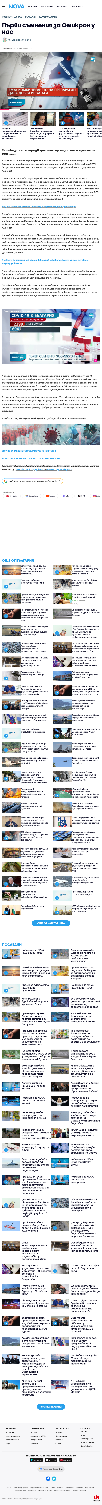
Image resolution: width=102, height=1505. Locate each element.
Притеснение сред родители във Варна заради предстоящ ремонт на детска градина (85, 570)
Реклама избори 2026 (21, 1487)
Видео (8, 1443)
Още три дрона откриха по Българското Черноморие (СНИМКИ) (34, 760)
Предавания (61, 1436)
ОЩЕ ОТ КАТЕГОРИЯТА (51, 923)
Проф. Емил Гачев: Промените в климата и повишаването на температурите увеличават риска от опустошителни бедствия (36, 1184)
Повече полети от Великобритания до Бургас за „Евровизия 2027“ (85, 674)
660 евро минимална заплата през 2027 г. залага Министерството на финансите (34, 836)
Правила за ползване (45, 1490)
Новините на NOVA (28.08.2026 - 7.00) (82, 986)
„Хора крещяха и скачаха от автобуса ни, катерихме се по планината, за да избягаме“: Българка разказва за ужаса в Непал (85, 631)
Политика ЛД (32, 1490)
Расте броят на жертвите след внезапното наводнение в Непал (83, 1017)
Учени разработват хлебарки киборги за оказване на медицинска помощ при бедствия (85, 1118)
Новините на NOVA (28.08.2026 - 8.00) (33, 951)
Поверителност (20, 1490)
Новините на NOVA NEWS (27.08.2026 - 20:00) (82, 1162)
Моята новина (12, 1440)
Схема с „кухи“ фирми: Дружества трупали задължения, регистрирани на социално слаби (34, 690)
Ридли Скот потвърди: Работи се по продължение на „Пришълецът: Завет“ (85, 1087)
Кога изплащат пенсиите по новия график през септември (86, 851)
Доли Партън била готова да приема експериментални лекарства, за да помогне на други (33, 1071)
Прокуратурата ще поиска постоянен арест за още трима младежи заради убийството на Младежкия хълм (34, 615)
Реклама (9, 1487)
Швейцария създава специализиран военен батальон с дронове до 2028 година (85, 1289)
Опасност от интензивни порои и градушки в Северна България (86, 612)
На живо (77, 6)
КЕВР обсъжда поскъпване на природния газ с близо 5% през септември (86, 908)
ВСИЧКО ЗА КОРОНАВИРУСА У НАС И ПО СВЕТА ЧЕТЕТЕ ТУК (31, 458)
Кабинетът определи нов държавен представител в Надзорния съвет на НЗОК (34, 717)
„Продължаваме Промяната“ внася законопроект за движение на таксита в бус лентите (85, 793)
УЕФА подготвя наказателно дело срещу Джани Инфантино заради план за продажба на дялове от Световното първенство (35, 1365)
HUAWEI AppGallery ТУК (59, 469)
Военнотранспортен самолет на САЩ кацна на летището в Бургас (84, 746)
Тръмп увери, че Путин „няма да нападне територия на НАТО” (84, 1132)
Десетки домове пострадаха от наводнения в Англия (34, 1115)
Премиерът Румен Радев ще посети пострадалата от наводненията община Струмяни (35, 598)
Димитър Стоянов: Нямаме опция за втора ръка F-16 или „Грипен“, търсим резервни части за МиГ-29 (34, 881)
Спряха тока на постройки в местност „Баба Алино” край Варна (86, 732)
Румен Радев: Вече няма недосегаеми (32, 907)
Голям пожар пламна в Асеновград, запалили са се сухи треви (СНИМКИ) (85, 806)
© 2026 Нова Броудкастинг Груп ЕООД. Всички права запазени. (22, 1499)
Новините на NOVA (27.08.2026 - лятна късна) (33, 1100)
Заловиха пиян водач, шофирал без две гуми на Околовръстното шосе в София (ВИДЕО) (84, 776)
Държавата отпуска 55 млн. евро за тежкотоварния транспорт (85, 717)
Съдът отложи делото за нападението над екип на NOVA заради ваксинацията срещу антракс (34, 747)
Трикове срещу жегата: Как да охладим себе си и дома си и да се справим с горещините (85, 1036)
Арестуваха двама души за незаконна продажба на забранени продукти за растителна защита (34, 853)
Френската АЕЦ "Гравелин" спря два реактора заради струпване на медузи (84, 1148)
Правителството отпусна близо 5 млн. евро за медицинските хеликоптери (36, 1226)
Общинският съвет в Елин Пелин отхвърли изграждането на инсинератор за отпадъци (34, 647)
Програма (47, 6)
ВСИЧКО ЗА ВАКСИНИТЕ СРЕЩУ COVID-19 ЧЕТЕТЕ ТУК (29, 451)
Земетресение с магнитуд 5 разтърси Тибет (35, 1147)
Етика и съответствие (62, 1490)
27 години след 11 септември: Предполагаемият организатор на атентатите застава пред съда (36, 1388)
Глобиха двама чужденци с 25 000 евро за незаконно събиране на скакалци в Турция (36, 1055)
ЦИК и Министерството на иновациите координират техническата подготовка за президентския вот (85, 647)
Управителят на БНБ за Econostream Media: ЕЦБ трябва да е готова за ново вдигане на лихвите (34, 822)
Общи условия (89, 1487)
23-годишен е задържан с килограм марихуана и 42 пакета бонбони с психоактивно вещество (84, 662)
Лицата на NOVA (38, 1436)
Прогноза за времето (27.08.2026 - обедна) (82, 893)
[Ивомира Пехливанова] (4, 39)
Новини (32, 6)
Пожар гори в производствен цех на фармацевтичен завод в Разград (33, 793)
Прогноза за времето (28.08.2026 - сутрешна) (32, 581)
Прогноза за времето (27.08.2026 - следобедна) (33, 730)
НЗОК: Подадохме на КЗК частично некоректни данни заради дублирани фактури (86, 820)
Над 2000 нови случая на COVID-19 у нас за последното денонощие (39, 206)
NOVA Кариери (87, 1442)
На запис (62, 6)
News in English (86, 1446)
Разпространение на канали (39, 1487)
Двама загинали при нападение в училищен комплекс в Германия (35, 1303)
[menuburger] (3, 6)
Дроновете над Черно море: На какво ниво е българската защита (86, 880)
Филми (58, 1443)
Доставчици (69, 1487)
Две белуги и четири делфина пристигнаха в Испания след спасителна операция (85, 1002)
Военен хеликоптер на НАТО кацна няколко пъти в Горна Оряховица (85, 760)
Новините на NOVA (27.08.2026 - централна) (82, 1179)
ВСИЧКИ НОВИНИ (51, 1406)
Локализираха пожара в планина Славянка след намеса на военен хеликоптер (83, 705)
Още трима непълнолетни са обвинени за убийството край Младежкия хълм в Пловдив (34, 705)
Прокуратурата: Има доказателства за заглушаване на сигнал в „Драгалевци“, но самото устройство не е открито (34, 777)
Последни (9, 1432)
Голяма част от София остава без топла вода (32, 673)
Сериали (59, 1440)
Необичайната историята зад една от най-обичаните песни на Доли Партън (84, 1101)
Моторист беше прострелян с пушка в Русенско (31, 806)
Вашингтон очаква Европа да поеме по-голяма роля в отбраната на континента (83, 955)
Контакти (79, 1487)
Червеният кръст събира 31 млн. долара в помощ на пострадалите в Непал (36, 1133)
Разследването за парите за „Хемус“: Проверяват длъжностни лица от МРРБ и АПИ (85, 867)
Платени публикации (79, 1490)
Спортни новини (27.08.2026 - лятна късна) (33, 1086)
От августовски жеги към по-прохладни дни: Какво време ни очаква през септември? (33, 570)
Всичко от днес (12, 1436)
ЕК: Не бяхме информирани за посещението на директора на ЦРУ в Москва (83, 1386)
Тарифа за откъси (57, 1487)
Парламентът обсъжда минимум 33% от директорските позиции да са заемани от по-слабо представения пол (85, 837)
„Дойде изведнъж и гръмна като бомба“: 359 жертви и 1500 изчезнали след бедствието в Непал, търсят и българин (84, 1229)
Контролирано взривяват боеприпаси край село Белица (84, 583)
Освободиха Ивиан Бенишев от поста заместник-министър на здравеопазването (34, 662)
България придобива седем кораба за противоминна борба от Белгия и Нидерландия (35, 1165)
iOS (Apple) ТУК (37, 469)
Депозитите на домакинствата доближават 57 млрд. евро (34, 894)
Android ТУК (22, 469)
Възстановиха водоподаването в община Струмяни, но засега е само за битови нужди (34, 867)
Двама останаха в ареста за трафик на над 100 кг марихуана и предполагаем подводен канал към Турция (85, 690)
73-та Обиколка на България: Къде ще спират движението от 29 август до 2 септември (34, 630)
